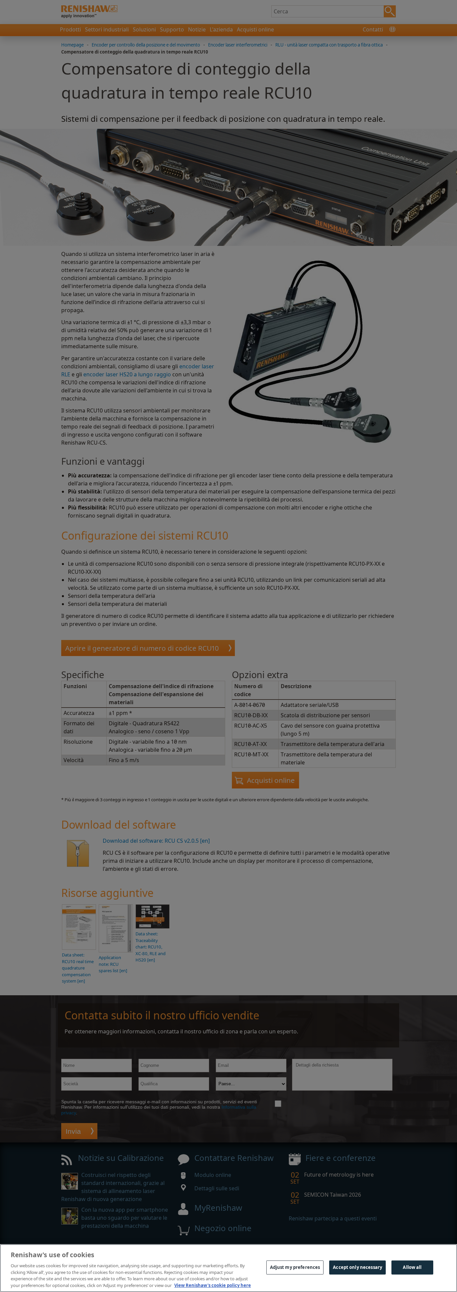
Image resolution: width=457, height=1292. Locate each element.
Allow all (412, 1267)
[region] (228, 1268)
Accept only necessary (357, 1267)
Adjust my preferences (295, 1267)
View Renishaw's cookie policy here (212, 1285)
